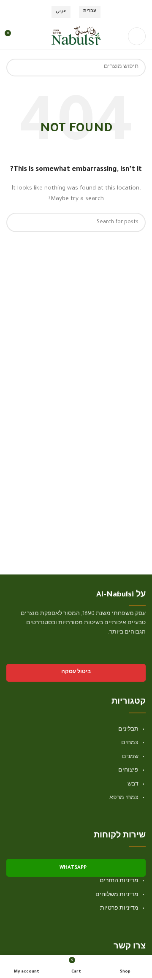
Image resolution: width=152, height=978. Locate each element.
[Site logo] (76, 37)
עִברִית (89, 11)
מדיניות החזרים (119, 881)
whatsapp (73, 868)
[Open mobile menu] (137, 36)
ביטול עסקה (76, 672)
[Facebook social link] (140, 657)
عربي (61, 11)
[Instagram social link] (129, 657)
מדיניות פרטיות (119, 909)
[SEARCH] (15, 67)
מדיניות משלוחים (116, 895)
